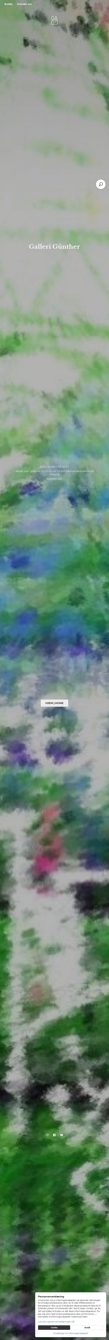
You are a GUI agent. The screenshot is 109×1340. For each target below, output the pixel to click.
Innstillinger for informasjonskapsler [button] (70, 1333)
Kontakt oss (24, 4)
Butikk (8, 4)
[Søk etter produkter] (100, 184)
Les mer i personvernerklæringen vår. (56, 1321)
